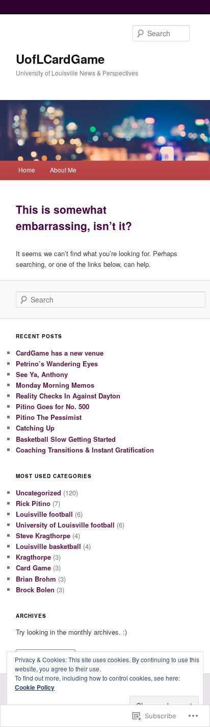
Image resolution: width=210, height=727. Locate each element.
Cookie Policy (35, 687)
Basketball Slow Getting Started (66, 439)
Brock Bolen (35, 589)
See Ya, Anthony (42, 374)
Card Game (33, 567)
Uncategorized (38, 492)
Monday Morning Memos (55, 385)
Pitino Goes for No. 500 (52, 406)
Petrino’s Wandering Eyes (57, 363)
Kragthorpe (33, 557)
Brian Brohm (36, 579)
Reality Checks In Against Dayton (68, 395)
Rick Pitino (33, 503)
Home (26, 169)
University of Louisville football (65, 525)
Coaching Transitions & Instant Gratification (85, 450)
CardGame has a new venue (59, 353)
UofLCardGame (60, 58)
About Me (63, 169)
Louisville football (44, 514)
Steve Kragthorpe (43, 535)
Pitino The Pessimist (49, 417)
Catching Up (35, 428)
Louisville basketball (48, 546)
